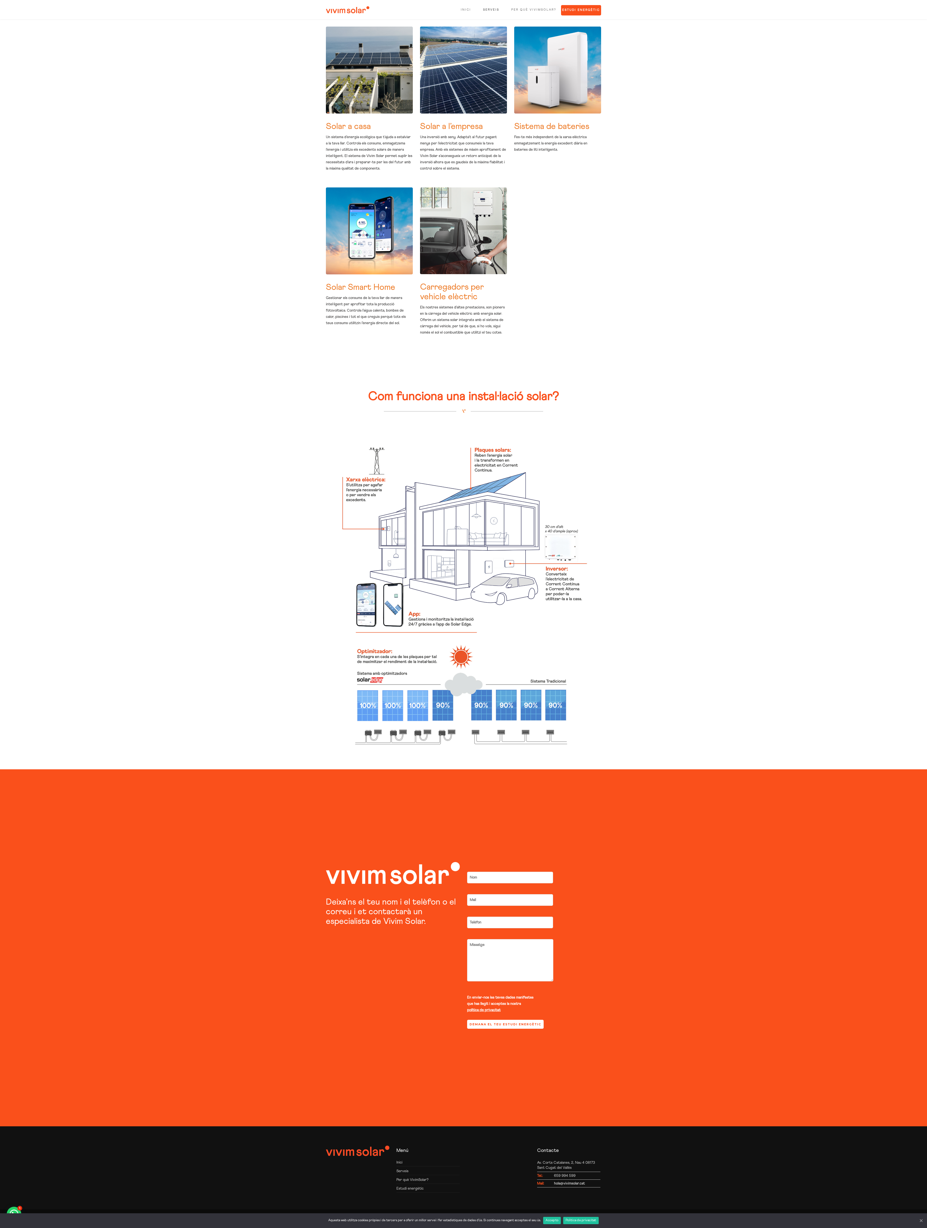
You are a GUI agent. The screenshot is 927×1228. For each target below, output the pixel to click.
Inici (466, 9)
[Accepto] (921, 1220)
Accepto (552, 1220)
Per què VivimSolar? (533, 9)
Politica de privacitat (581, 1220)
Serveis (491, 9)
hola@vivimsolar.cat (569, 1183)
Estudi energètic (581, 10)
